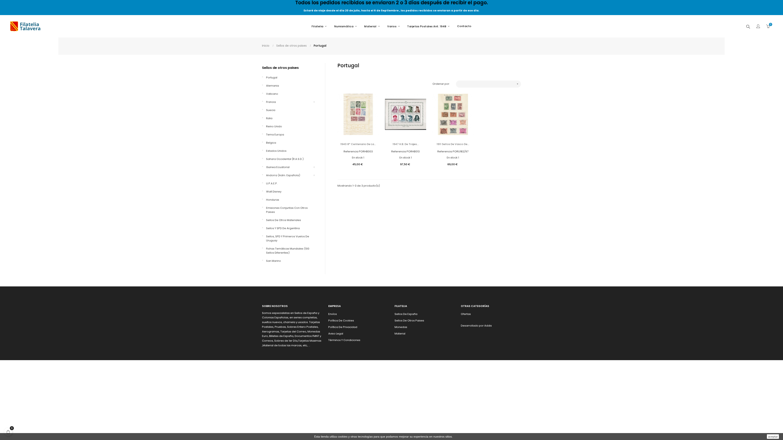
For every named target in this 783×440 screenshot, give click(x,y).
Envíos (332, 314)
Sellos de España (406, 314)
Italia (269, 118)
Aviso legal (335, 334)
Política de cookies (341, 320)
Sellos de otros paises (280, 67)
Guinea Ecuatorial (278, 167)
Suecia (270, 110)
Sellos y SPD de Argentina (283, 228)
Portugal (271, 77)
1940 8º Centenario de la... (358, 144)
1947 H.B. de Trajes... (406, 144)
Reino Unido (274, 126)
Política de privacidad (342, 327)
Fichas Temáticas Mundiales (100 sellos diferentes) (287, 251)
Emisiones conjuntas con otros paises (287, 210)
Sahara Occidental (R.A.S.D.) (285, 159)
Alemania (272, 86)
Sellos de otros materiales (283, 220)
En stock (357, 158)
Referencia (351, 151)
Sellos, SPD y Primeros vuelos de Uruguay (287, 238)
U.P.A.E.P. (272, 183)
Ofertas (466, 314)
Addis (488, 326)
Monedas (401, 327)
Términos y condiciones (344, 340)
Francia (271, 102)
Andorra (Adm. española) (283, 175)
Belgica (271, 143)
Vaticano (272, 94)
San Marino (273, 261)
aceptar (773, 436)
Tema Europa (275, 134)
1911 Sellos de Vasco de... (453, 144)
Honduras (272, 200)
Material (400, 334)
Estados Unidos (276, 151)
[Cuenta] (758, 27)
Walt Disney (273, 192)
